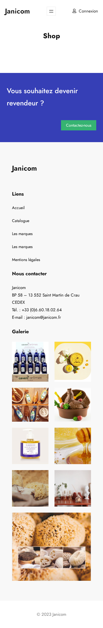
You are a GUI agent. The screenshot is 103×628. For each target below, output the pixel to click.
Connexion (88, 11)
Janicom (17, 11)
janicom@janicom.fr (43, 317)
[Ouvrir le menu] (51, 11)
